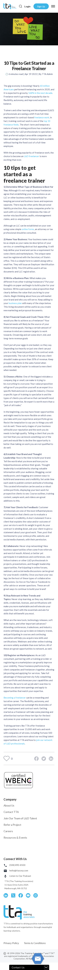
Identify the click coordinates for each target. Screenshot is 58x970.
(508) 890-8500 (17, 865)
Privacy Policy (11, 943)
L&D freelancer (31, 156)
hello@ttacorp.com (18, 870)
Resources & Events (15, 837)
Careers (8, 831)
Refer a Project (12, 824)
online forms (28, 229)
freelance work (41, 117)
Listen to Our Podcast (20, 876)
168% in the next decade (40, 93)
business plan (15, 303)
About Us (9, 805)
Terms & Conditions (35, 943)
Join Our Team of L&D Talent (20, 818)
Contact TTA (11, 812)
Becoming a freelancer (15, 697)
